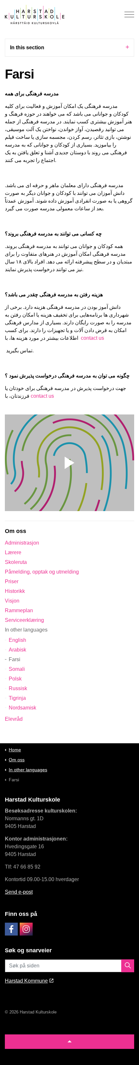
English (17, 640)
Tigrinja (17, 698)
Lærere (13, 552)
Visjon (12, 601)
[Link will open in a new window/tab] (11, 929)
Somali (17, 669)
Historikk (15, 591)
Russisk (18, 688)
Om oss (15, 531)
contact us (92, 338)
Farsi (14, 659)
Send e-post (19, 892)
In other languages (26, 629)
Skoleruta (16, 562)
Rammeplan (19, 610)
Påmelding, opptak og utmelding (42, 572)
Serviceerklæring (24, 620)
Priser (11, 581)
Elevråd (14, 719)
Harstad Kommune (26, 981)
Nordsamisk (22, 707)
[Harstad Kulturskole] (34, 14)
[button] (69, 462)
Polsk (15, 678)
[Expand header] (129, 14)
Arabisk (17, 649)
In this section (27, 47)
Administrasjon (22, 543)
